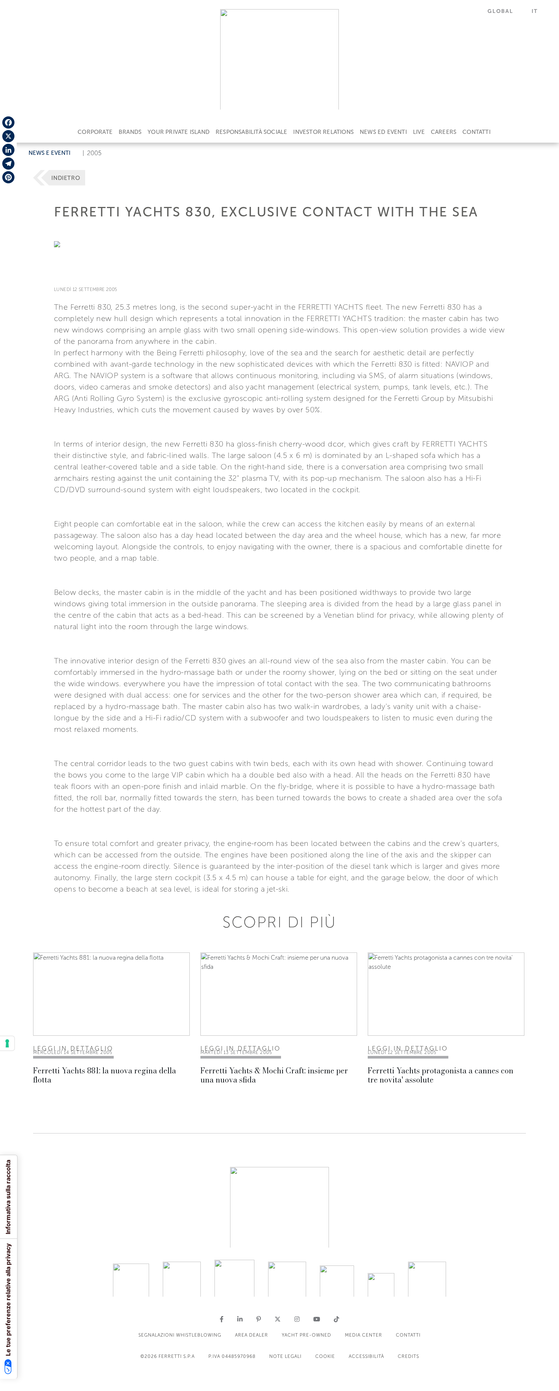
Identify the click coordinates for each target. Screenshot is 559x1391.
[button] (505, 11)
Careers (443, 132)
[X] (8, 136)
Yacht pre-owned (306, 1335)
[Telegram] (8, 163)
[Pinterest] (8, 177)
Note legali (285, 1356)
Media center (363, 1335)
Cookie (325, 1356)
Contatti (476, 132)
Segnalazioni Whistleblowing (179, 1335)
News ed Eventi (383, 132)
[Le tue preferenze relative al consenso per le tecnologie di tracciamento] (7, 1043)
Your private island (179, 132)
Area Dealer (251, 1335)
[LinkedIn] (8, 150)
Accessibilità (366, 1356)
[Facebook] (8, 122)
